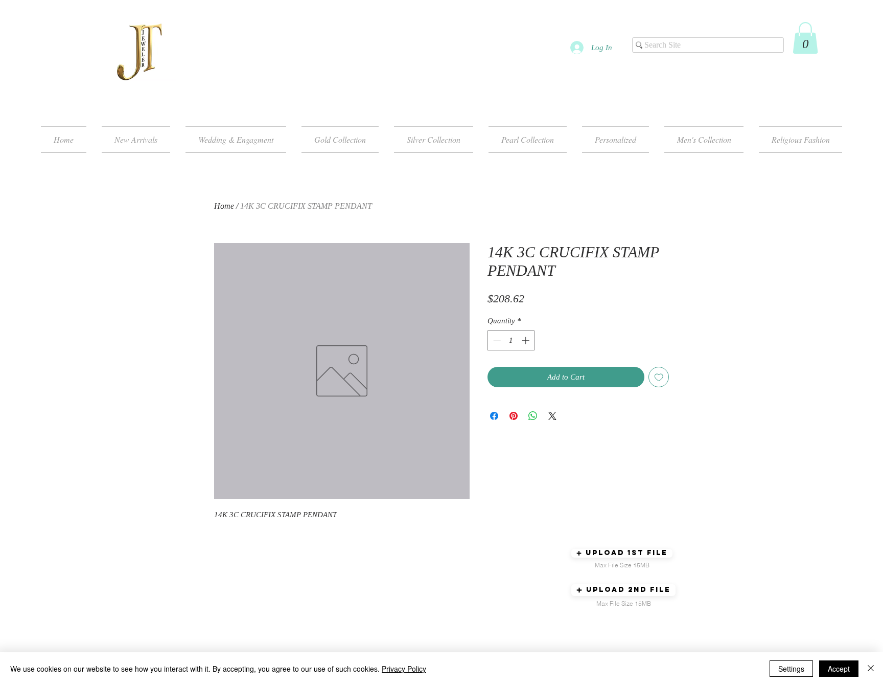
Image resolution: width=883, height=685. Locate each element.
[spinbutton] (511, 340)
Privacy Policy (404, 669)
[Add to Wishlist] (658, 377)
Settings (791, 669)
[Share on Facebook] (494, 416)
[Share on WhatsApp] (533, 416)
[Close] (871, 668)
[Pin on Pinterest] (513, 416)
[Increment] (526, 340)
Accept (839, 669)
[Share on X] (552, 416)
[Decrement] (496, 340)
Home (224, 206)
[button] (805, 38)
